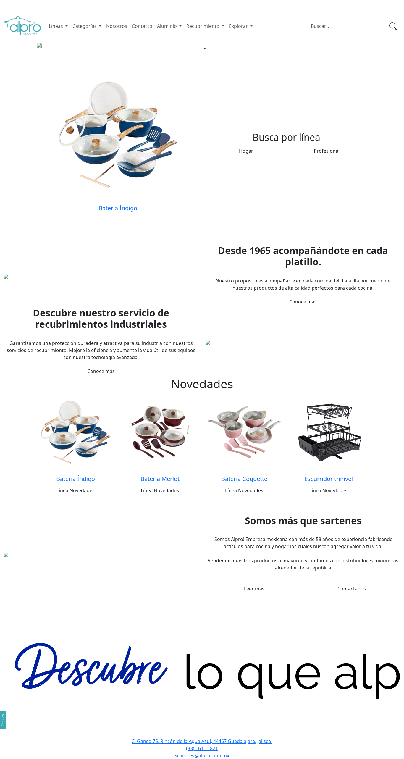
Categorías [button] (85, 26)
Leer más (254, 588)
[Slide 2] (170, 42)
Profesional (327, 151)
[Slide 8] (234, 42)
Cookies (3, 720)
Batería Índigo (75, 479)
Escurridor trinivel (328, 479)
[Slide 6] (212, 42)
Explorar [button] (239, 26)
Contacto (142, 26)
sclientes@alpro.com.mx (202, 755)
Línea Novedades (75, 490)
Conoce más (303, 301)
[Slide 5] (202, 42)
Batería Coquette (244, 479)
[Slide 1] (159, 42)
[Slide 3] (180, 42)
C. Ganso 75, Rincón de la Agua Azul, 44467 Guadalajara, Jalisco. (202, 741)
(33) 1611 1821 (202, 748)
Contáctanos (351, 588)
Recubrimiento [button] (203, 26)
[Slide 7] (223, 42)
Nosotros (116, 26)
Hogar (246, 151)
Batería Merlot (160, 479)
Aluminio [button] (167, 26)
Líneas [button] (56, 26)
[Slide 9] (244, 42)
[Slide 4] (191, 42)
